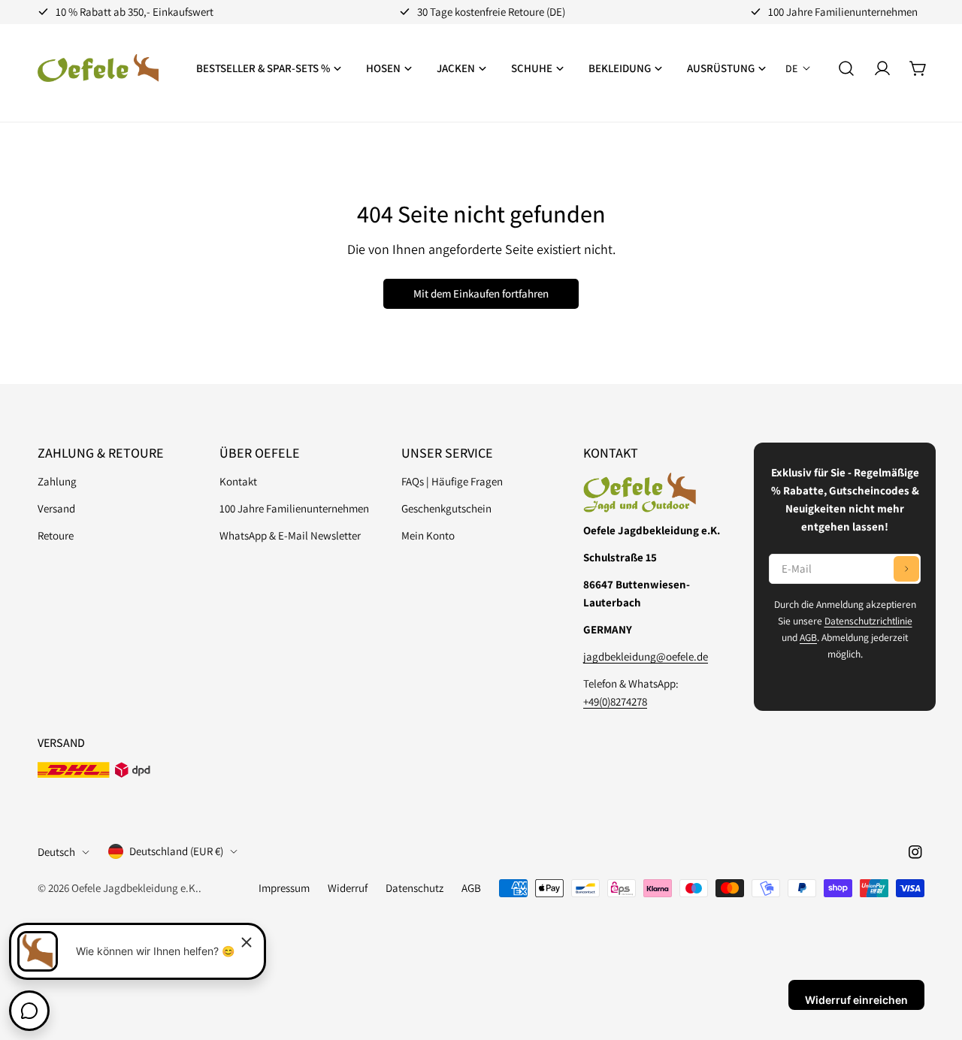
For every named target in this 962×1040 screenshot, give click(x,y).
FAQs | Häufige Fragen (452, 481)
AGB (808, 637)
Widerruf (348, 888)
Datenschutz (414, 888)
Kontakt (238, 481)
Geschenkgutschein (446, 508)
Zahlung (57, 481)
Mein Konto (428, 535)
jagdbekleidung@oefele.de (645, 656)
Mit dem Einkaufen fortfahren (481, 293)
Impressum (284, 888)
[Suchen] (846, 68)
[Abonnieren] (906, 569)
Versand (56, 508)
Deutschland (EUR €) (176, 851)
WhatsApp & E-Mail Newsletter (290, 535)
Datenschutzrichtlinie (868, 620)
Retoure (56, 535)
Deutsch (56, 852)
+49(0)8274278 (615, 701)
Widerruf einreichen (856, 999)
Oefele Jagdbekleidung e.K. (134, 888)
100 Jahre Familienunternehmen (294, 508)
